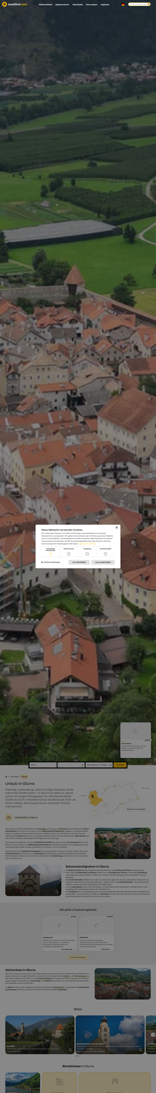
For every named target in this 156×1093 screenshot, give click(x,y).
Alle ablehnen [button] (79, 562)
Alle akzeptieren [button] (103, 562)
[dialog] (78, 546)
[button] (50, 562)
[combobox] (117, 527)
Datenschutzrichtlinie (87, 544)
